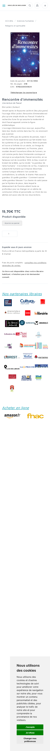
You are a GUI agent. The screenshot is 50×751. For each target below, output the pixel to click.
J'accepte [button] (30, 727)
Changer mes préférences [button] (30, 739)
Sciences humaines (25, 21)
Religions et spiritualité (15, 25)
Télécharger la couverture (23, 92)
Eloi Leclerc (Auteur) (11, 107)
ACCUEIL (9, 21)
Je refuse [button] (30, 733)
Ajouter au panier (12, 223)
